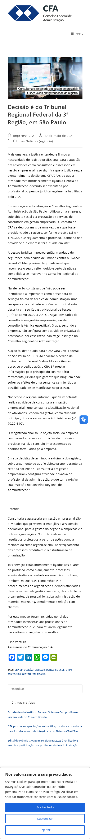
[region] (45, 803)
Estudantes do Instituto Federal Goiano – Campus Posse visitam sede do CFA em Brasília (43, 714)
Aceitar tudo (45, 807)
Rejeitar (45, 830)
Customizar (45, 819)
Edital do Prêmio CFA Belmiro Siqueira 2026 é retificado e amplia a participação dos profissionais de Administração (43, 743)
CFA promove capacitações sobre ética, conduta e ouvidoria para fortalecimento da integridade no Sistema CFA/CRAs (45, 728)
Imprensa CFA (23, 136)
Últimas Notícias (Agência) (33, 141)
